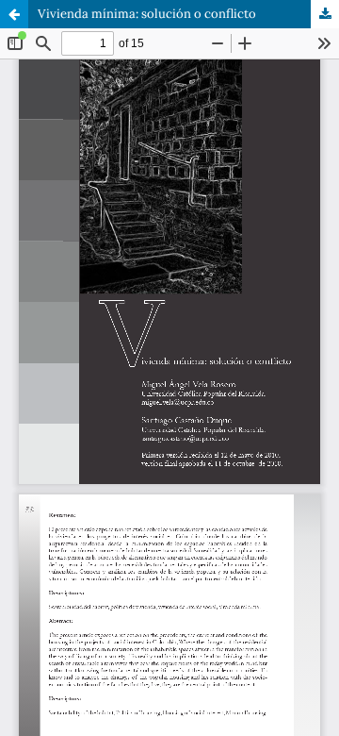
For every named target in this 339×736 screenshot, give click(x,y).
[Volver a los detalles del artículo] (14, 14)
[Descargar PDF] (325, 14)
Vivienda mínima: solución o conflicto (147, 14)
